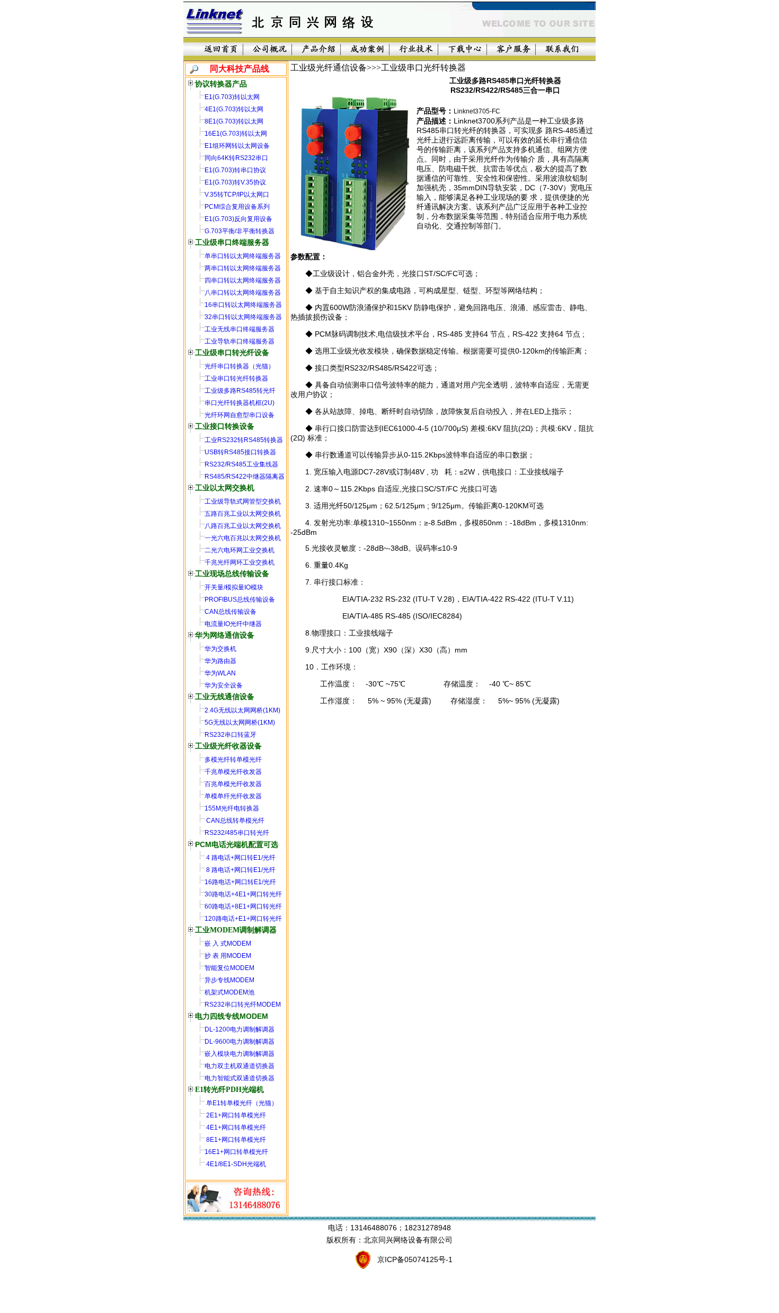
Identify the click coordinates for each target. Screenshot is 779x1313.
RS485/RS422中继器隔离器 (245, 476)
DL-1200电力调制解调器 (240, 1029)
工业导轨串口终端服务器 (240, 341)
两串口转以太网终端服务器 (243, 268)
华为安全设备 (224, 685)
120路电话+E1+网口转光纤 (243, 918)
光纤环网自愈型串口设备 (240, 415)
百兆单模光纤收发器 (233, 784)
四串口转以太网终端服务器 (243, 280)
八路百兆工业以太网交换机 (243, 526)
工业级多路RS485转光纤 (240, 390)
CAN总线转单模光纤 (234, 820)
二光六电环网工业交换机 (240, 550)
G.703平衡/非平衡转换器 (240, 231)
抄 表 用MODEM (228, 955)
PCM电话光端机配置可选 (236, 844)
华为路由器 (220, 661)
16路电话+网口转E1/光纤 (240, 882)
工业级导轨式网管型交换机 (243, 501)
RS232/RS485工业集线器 (241, 464)
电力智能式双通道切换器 (240, 1078)
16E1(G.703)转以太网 (236, 133)
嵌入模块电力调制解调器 (240, 1054)
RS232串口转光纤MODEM (243, 1004)
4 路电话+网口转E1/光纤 (240, 857)
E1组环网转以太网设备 (237, 145)
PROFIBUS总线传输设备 (240, 599)
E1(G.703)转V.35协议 (235, 182)
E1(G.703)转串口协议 (235, 170)
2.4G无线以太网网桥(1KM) (242, 710)
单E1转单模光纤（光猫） (241, 1103)
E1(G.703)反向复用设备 (238, 219)
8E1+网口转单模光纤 (235, 1139)
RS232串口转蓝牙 (230, 734)
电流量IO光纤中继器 (233, 624)
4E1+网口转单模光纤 (235, 1127)
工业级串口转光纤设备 (232, 353)
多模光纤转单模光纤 (233, 759)
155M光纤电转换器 (232, 808)
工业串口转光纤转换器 (236, 378)
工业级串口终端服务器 (232, 242)
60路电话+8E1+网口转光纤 (243, 906)
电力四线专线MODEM (231, 1016)
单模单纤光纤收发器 (233, 796)
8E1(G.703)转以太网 (234, 121)
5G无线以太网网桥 (231, 722)
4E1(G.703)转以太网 (234, 109)
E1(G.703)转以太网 (232, 97)
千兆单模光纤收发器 (233, 772)
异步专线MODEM (229, 980)
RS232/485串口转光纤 (237, 832)
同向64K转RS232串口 (236, 158)
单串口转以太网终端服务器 (243, 256)
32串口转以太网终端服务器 (243, 317)
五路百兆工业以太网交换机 (243, 513)
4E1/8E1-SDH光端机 (235, 1164)
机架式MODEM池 (229, 992)
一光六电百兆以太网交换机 (243, 538)
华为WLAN (220, 673)
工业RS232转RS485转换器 (244, 440)
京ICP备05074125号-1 (415, 1259)
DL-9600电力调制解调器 (240, 1041)
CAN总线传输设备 (230, 611)
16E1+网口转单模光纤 (236, 1152)
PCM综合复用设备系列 (237, 206)
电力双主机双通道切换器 (240, 1066)
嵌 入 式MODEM (228, 943)
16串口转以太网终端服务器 (243, 305)
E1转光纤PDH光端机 (229, 1090)
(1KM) (266, 722)
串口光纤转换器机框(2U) (240, 403)
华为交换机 (220, 649)
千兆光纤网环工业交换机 (240, 562)
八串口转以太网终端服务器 (243, 292)
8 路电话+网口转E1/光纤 (240, 870)
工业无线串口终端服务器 (240, 329)
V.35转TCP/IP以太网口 (237, 194)
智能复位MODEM (229, 968)
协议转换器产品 (221, 84)
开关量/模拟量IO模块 (234, 587)
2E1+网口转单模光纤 (235, 1115)
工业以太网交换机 (224, 488)
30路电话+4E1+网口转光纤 (243, 894)
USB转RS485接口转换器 (240, 452)
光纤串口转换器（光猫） (240, 366)
